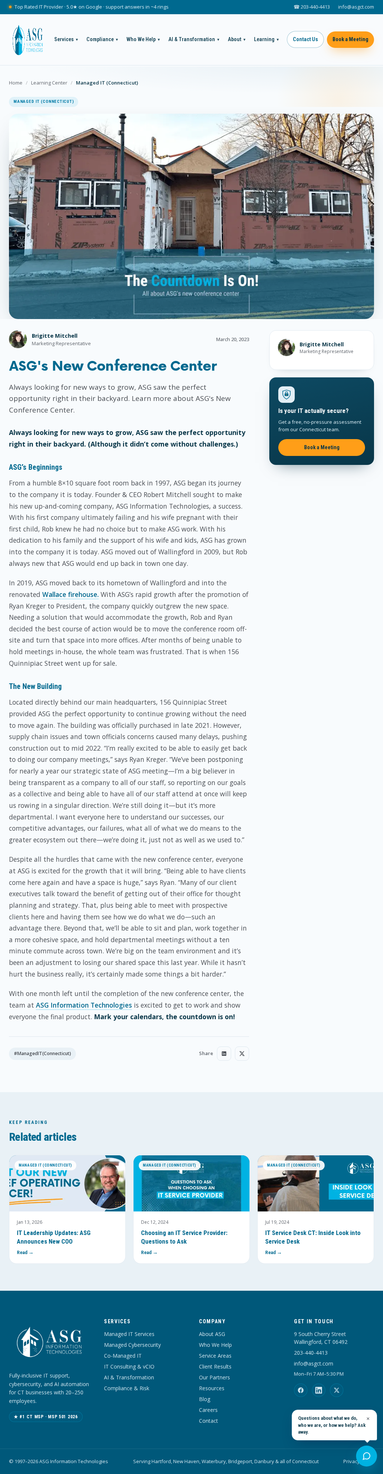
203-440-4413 (311, 1352)
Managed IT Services (129, 1333)
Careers (208, 1409)
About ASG (212, 1333)
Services (66, 39)
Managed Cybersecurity (132, 1344)
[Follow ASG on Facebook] (300, 1390)
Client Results (215, 1366)
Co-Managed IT (123, 1355)
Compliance (102, 39)
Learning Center (49, 82)
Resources (211, 1388)
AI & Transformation (193, 39)
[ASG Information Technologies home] (27, 40)
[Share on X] (242, 1053)
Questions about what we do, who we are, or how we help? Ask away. (332, 1425)
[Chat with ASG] (366, 1456)
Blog (204, 1399)
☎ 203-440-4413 (312, 6)
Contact (208, 1420)
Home (15, 82)
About (236, 39)
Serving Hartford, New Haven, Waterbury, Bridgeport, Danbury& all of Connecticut (226, 1461)
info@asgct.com (356, 6)
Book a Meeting (350, 39)
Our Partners (214, 1377)
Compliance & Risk (126, 1388)
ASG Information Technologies (84, 1004)
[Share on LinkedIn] (224, 1053)
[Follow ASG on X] (336, 1390)
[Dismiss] (368, 1418)
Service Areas (215, 1355)
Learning (266, 39)
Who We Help (143, 39)
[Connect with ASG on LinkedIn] (318, 1390)
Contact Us (305, 39)
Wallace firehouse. (70, 594)
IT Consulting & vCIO (129, 1366)
